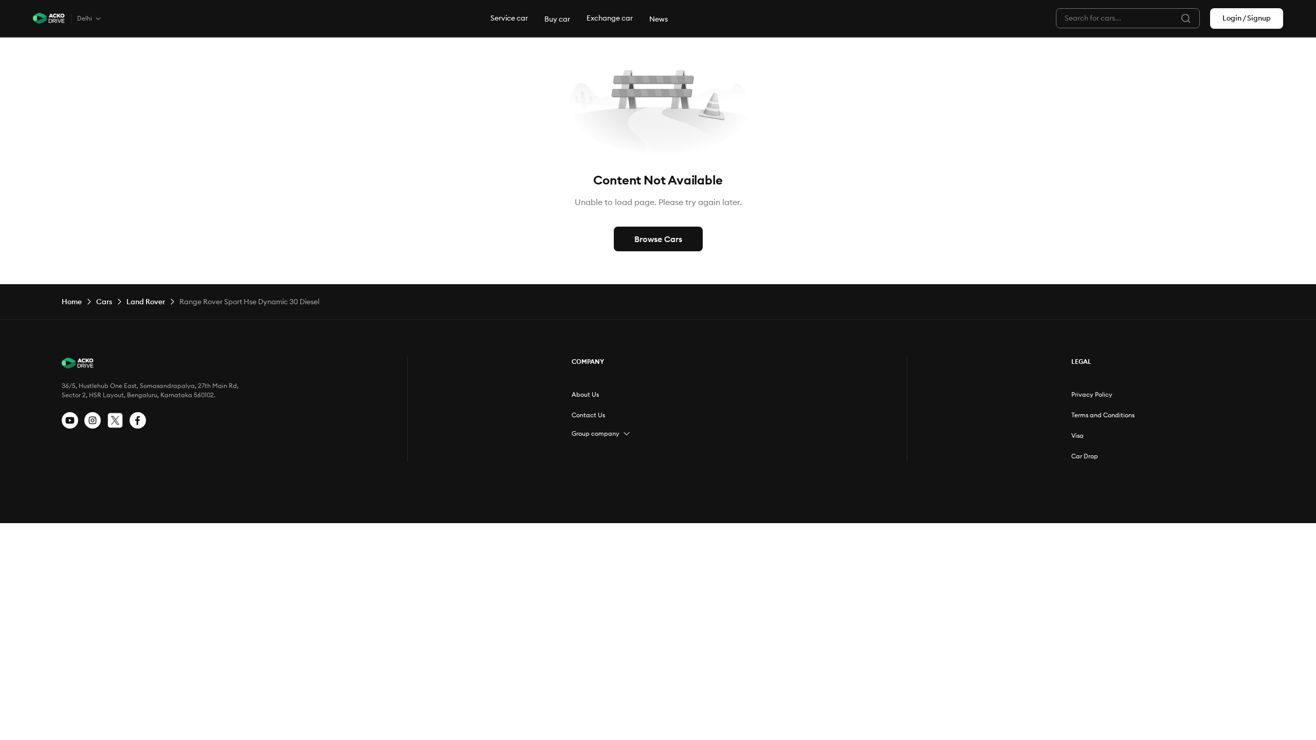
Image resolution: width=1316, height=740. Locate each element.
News (658, 19)
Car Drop (1084, 456)
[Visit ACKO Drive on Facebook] (138, 420)
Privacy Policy (1091, 394)
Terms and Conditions (1103, 415)
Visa (1077, 435)
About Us (585, 394)
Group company (595, 433)
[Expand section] (627, 434)
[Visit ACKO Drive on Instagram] (92, 420)
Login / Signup (1246, 18)
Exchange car (610, 18)
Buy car (557, 19)
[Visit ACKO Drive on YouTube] (70, 420)
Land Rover (145, 301)
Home (72, 301)
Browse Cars (658, 239)
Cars (104, 301)
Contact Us (588, 415)
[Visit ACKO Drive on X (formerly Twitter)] (115, 420)
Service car (509, 18)
